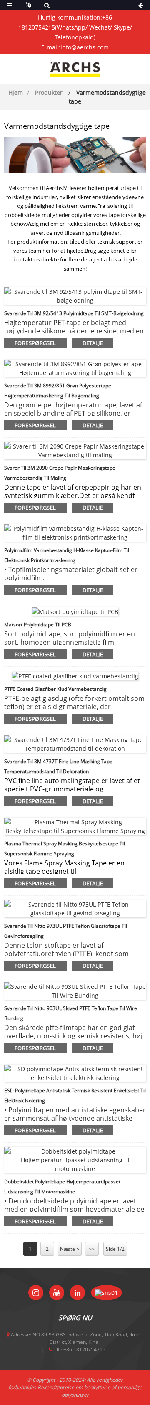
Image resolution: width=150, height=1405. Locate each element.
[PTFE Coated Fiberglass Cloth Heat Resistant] (75, 675)
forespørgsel (35, 343)
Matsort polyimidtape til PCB (37, 624)
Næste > (69, 1248)
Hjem (15, 92)
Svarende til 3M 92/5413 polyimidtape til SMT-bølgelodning (74, 313)
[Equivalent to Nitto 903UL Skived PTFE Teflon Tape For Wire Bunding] (75, 990)
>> (92, 1248)
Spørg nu (75, 1317)
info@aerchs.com (84, 47)
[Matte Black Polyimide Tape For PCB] (75, 611)
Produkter (48, 92)
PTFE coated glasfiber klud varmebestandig (55, 689)
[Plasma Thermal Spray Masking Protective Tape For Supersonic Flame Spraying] (75, 825)
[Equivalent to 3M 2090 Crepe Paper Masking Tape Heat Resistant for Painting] (75, 450)
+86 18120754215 (84, 1349)
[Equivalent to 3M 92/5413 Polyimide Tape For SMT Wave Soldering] (75, 295)
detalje (92, 343)
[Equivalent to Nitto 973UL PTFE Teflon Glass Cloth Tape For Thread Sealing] (75, 908)
